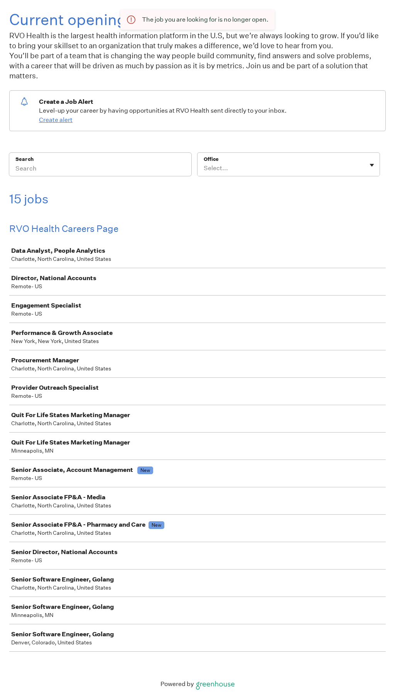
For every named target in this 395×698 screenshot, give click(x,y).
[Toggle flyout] (371, 165)
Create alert (56, 119)
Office (211, 159)
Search (24, 159)
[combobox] (204, 168)
